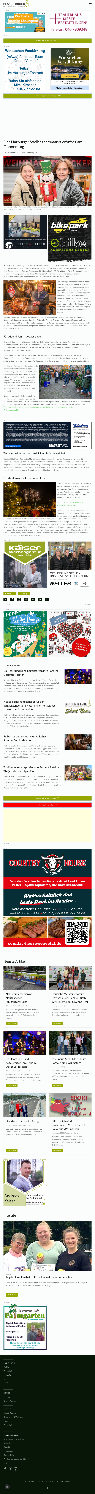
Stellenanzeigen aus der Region (46, 96)
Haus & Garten (9, 1413)
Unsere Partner (9, 1401)
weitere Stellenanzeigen (45, 805)
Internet (6, 1421)
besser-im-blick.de (11, 1435)
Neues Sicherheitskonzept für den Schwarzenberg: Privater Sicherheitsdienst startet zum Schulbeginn (29, 705)
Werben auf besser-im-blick (46, 41)
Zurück (8, 605)
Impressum (8, 1451)
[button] (90, 3)
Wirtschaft (7, 1371)
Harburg (8, 594)
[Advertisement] (47, 117)
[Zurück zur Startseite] (16, 3)
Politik (6, 1367)
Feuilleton (7, 1375)
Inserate (6, 1397)
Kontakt (6, 1447)
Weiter (87, 605)
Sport (5, 1383)
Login (5, 1463)
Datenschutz (8, 1455)
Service (6, 1393)
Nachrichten (9, 1363)
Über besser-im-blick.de (13, 1439)
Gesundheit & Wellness (13, 1417)
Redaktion (7, 1443)
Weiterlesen (19, 1295)
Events (22, 594)
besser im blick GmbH (62, 1481)
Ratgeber (7, 1409)
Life (35, 152)
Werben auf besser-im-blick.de (16, 1459)
